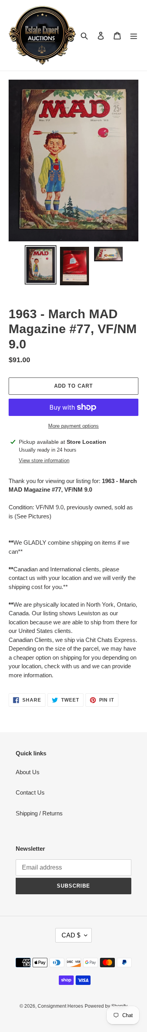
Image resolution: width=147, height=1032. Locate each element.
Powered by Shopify (106, 1006)
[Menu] (133, 35)
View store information (44, 460)
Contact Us (30, 792)
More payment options (73, 426)
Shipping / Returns (39, 813)
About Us (28, 772)
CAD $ (71, 935)
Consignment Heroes (60, 1006)
